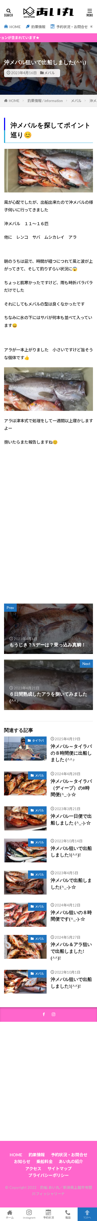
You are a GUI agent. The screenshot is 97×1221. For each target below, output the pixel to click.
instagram (29, 1217)
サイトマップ (59, 1168)
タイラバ (38, 740)
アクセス (33, 1168)
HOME (14, 27)
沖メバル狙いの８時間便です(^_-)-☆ (71, 916)
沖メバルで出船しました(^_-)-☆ (71, 884)
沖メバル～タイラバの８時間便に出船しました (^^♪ (71, 753)
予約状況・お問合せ (72, 27)
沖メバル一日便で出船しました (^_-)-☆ (71, 820)
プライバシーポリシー (48, 1175)
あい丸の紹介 (71, 1161)
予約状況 (48, 1217)
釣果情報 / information (45, 101)
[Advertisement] (48, 538)
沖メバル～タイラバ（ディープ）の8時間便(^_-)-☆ (71, 788)
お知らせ (22, 1161)
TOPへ (87, 1217)
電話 (68, 1217)
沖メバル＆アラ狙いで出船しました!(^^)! (71, 951)
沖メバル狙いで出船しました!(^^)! (71, 852)
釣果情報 (37, 27)
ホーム (10, 1217)
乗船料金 (44, 1161)
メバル (49, 73)
